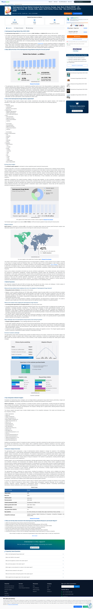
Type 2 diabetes (54, 264)
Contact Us (49, 591)
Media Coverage (36, 589)
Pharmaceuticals (11, 4)
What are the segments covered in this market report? (17, 560)
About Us (49, 585)
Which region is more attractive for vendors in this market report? (19, 567)
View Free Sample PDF (77, 39)
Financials (6, 593)
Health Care (7, 595)
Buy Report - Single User (74, 28)
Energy (6, 591)
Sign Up (76, 586)
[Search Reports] (75, 2)
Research (35, 591)
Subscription (21, 585)
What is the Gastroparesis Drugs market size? (15, 554)
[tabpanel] (35, 285)
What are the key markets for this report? (14, 570)
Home (6, 4)
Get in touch (34, 535)
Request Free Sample (35, 83)
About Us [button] (70, 1)
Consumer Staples (8, 589)
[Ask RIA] (90, 606)
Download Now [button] (35, 547)
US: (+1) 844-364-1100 (67, 591)
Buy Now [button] (68, 13)
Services (55, 1)
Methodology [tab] (30, 28)
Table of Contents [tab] (19, 28)
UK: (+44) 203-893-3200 (68, 594)
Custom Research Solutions (24, 587)
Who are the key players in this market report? (15, 563)
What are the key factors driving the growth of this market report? (19, 573)
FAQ (48, 587)
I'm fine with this (87, 606)
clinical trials (40, 43)
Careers (48, 589)
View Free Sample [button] (77, 13)
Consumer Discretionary (9, 587)
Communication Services (9, 585)
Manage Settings (77, 606)
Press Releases (36, 587)
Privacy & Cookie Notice (13, 604)
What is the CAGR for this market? (13, 557)
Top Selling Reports (63, 1)
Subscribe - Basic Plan (73, 31)
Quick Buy (78, 36)
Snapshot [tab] (10, 28)
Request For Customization (77, 65)
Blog (34, 585)
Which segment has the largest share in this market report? (18, 577)
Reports (50, 1)
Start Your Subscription (77, 110)
